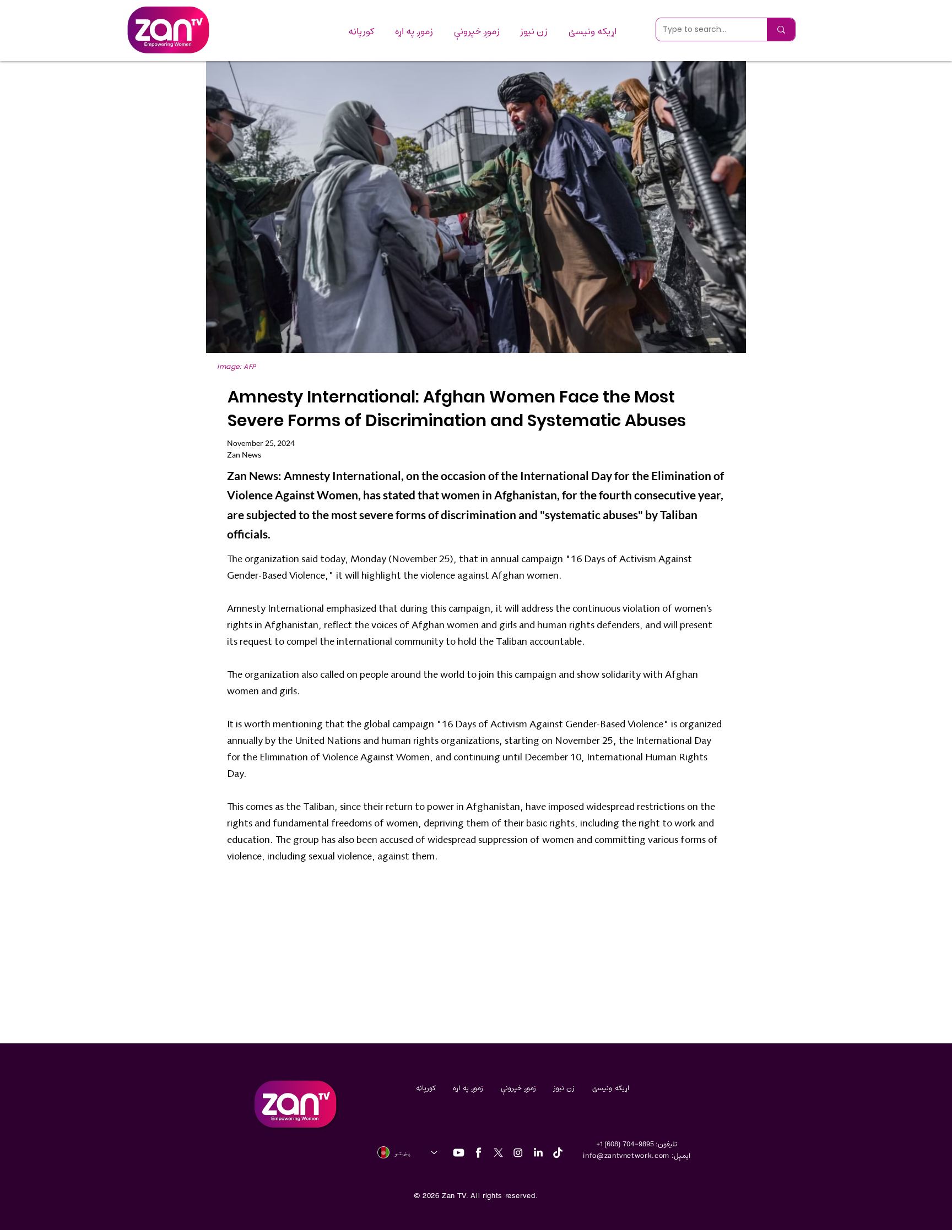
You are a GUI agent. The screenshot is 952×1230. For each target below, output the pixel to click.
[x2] (498, 1152)
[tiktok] (558, 1152)
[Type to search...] (781, 29)
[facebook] (478, 1152)
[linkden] (538, 1152)
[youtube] (458, 1152)
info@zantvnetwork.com (626, 1156)
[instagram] (518, 1152)
